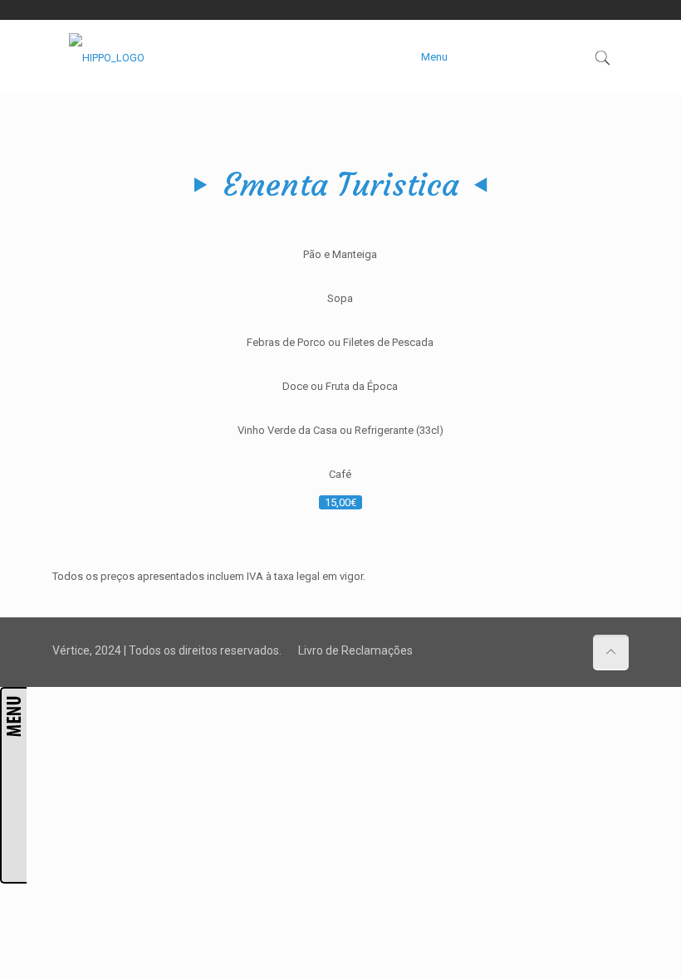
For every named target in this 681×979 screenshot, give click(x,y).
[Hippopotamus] (107, 57)
